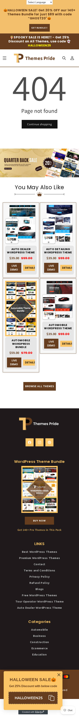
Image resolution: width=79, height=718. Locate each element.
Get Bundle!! (39, 27)
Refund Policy (39, 582)
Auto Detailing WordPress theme (58, 250)
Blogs (39, 589)
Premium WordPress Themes (39, 558)
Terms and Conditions (39, 570)
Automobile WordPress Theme (58, 326)
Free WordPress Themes (39, 595)
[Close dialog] (59, 675)
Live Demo (14, 267)
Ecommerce (39, 648)
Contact (39, 564)
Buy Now (39, 520)
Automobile (39, 629)
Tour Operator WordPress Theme (39, 601)
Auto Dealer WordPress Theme (21, 250)
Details (30, 268)
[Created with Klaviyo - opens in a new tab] (33, 712)
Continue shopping (39, 124)
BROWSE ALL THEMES (39, 386)
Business (39, 635)
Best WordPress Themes (39, 551)
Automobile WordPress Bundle (21, 344)
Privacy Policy (39, 576)
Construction (39, 642)
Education (39, 654)
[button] (5, 58)
